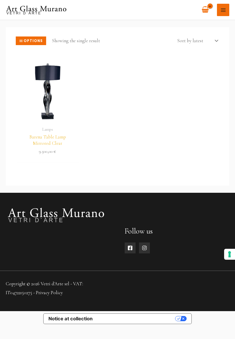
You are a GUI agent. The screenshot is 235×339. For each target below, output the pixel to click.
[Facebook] (130, 247)
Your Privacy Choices (136, 318)
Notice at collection (70, 318)
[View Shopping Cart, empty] (205, 10)
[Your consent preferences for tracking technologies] (229, 254)
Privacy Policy (49, 293)
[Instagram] (144, 247)
